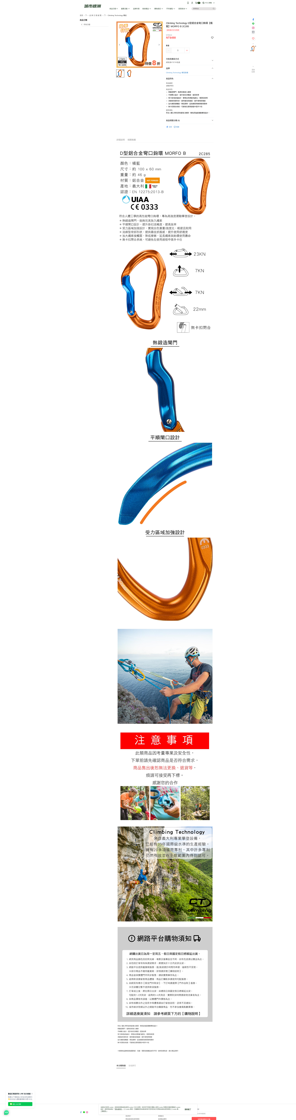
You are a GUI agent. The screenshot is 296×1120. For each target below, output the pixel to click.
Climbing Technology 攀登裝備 (177, 73)
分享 (170, 127)
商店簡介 (128, 1116)
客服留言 (161, 1116)
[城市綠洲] (92, 6)
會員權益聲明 (162, 1119)
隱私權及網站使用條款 (132, 1119)
